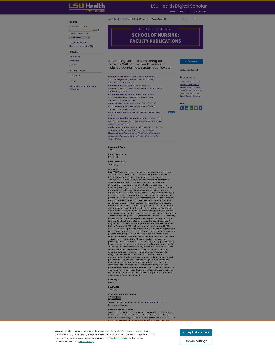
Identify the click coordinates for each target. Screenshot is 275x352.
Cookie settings (118, 338)
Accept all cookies (196, 332)
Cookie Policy (86, 341)
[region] (137, 336)
